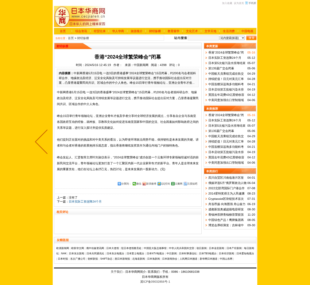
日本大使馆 (112, 248)
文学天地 (210, 31)
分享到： (126, 183)
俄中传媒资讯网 (95, 248)
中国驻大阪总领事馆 (155, 248)
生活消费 (229, 31)
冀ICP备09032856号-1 (155, 281)
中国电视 (247, 31)
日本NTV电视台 (155, 253)
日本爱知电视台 (245, 253)
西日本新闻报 (122, 258)
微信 (138, 183)
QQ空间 (165, 183)
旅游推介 (137, 31)
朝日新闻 (202, 248)
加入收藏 (227, 3)
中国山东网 (226, 258)
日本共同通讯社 (95, 253)
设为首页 (239, 3)
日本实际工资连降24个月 (85, 201)
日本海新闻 (153, 258)
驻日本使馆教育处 (131, 248)
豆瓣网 (178, 183)
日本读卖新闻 (216, 248)
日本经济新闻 (226, 253)
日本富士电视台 (135, 253)
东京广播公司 (77, 258)
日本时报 (63, 258)
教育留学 (173, 31)
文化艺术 (192, 31)
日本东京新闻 (76, 253)
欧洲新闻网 (62, 248)
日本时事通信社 (188, 253)
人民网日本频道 (188, 258)
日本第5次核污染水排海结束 (226, 63)
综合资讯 (81, 31)
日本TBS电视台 (208, 253)
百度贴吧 (192, 183)
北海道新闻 (138, 258)
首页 (63, 31)
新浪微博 (151, 183)
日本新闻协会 (169, 258)
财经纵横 (155, 31)
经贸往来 (100, 31)
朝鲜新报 (93, 258)
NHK (64, 253)
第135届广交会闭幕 (221, 68)
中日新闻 (172, 253)
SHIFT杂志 (106, 258)
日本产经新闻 (234, 248)
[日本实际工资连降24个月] (42, 142)
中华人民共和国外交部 (181, 248)
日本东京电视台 (115, 253)
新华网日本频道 (208, 258)
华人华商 (118, 31)
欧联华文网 (77, 248)
